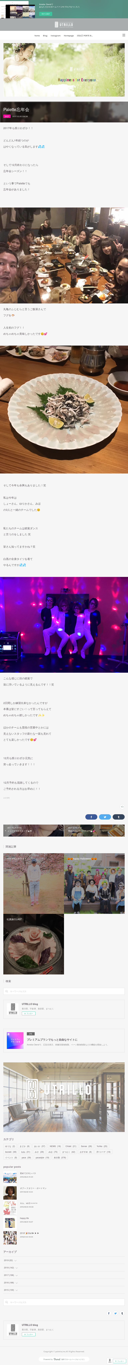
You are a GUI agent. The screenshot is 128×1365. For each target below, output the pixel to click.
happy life (24, 1218)
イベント (11, 1157)
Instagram (55, 35)
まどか (25, 1146)
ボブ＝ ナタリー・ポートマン (33, 1188)
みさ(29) (6, 798)
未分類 (60, 1157)
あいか (39, 1146)
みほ (53, 1151)
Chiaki (71, 1146)
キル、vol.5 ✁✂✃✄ (29, 1203)
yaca (26, 1157)
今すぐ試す (46, 14)
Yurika (102, 1146)
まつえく (68, 1151)
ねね (25, 1151)
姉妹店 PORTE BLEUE (86, 35)
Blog (45, 35)
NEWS (55, 1146)
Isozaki (10, 1151)
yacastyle (42, 1157)
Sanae (86, 1146)
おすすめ (86, 1151)
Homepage (69, 35)
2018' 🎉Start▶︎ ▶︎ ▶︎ (29, 1233)
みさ (7, 116)
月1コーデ (103, 1151)
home (37, 35)
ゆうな (10, 1146)
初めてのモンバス (28, 1173)
